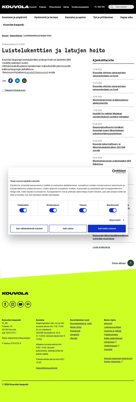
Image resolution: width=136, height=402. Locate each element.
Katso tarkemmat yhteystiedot (16, 338)
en (99, 7)
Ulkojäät (73, 338)
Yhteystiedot (55, 7)
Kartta (66, 7)
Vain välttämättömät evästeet (29, 228)
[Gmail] (24, 80)
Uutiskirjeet (109, 342)
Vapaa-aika (126, 17)
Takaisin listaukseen (15, 90)
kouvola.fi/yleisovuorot (36, 72)
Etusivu (5, 36)
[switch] (53, 210)
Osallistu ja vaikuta (112, 331)
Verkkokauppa (110, 345)
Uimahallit (74, 334)
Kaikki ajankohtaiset (113, 338)
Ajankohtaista (16, 36)
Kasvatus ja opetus (75, 17)
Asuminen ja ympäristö (14, 17)
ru (103, 7)
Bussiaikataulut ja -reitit (81, 323)
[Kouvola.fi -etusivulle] (16, 293)
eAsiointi (108, 323)
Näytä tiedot (115, 220)
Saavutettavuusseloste (46, 368)
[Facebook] (10, 80)
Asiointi (33, 7)
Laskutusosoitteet (112, 327)
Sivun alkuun (119, 263)
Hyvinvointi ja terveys (46, 17)
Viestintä (108, 349)
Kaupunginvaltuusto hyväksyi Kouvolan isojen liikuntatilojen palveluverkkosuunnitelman (108, 130)
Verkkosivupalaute (80, 7)
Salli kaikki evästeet (107, 228)
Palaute (42, 7)
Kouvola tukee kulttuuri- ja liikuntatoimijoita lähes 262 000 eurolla (109, 147)
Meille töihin (75, 327)
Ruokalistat (75, 331)
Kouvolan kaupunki (13, 24)
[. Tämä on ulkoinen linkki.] (17, 80)
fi (96, 7)
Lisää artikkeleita (101, 247)
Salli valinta (68, 228)
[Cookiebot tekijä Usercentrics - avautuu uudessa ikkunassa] (114, 171)
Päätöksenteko (111, 334)
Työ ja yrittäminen (103, 17)
